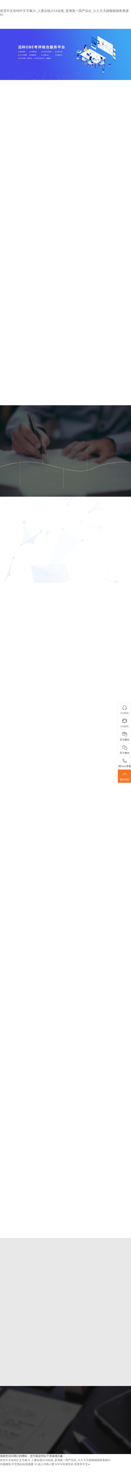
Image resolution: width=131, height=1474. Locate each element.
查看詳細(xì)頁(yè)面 (37, 319)
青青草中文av (82, 1464)
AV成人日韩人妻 (44, 1464)
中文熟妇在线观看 (22, 1464)
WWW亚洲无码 (64, 1464)
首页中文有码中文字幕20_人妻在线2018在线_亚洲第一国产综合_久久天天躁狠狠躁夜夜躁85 (55, 1460)
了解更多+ (111, 1387)
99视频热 (5, 1464)
